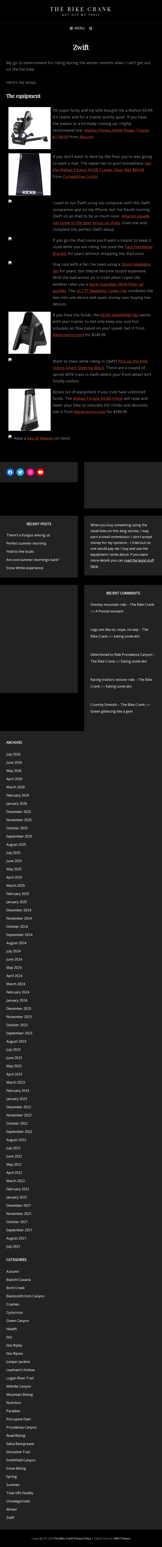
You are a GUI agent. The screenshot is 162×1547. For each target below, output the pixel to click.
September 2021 (19, 1230)
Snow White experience (24, 568)
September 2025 (19, 836)
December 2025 (18, 811)
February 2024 (17, 992)
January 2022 (16, 1197)
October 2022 (17, 1123)
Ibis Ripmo (14, 1353)
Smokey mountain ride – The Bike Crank (122, 604)
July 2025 (13, 852)
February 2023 (17, 1090)
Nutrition (13, 1402)
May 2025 (14, 869)
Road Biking (15, 1435)
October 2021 (17, 1222)
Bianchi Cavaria (18, 1279)
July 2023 (13, 1049)
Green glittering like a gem (111, 711)
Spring (11, 1476)
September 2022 (19, 1131)
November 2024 (19, 918)
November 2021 (19, 1213)
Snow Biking (16, 1468)
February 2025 (17, 893)
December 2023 (18, 1008)
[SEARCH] (91, 28)
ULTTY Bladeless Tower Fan (101, 290)
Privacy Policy (82, 1538)
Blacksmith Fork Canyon (25, 1296)
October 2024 (17, 926)
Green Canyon (17, 1320)
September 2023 (19, 1033)
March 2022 (15, 1180)
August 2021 (16, 1238)
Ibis (9, 1337)
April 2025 (14, 877)
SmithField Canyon (20, 1460)
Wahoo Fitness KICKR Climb (98, 398)
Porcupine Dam (18, 1419)
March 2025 (15, 885)
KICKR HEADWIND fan (119, 314)
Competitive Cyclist (80, 176)
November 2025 (19, 820)
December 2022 (18, 1107)
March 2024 (15, 984)
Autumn (12, 1271)
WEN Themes (122, 1538)
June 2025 (14, 861)
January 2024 (16, 1000)
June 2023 (14, 1057)
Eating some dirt (127, 636)
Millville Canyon (18, 1386)
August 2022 (16, 1139)
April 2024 (14, 975)
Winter (11, 1509)
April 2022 (14, 1172)
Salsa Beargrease (20, 1443)
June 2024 (14, 959)
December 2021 (18, 1205)
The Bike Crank (81, 9)
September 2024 (19, 934)
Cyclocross (14, 1312)
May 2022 (14, 1164)
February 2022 (17, 1189)
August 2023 (16, 1041)
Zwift (10, 1517)
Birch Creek (15, 1288)
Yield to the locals (20, 551)
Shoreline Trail (18, 1452)
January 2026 (16, 803)
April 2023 (14, 1074)
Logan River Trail (20, 1378)
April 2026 (14, 779)
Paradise (13, 1411)
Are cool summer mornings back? (32, 559)
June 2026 (14, 762)
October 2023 (17, 1025)
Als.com (86, 136)
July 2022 (13, 1148)
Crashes (12, 1304)
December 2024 (18, 910)
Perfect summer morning (26, 543)
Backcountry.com (68, 334)
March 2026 (15, 787)
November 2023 (19, 1016)
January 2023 (16, 1098)
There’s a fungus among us (28, 535)
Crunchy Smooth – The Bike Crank (117, 704)
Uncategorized (18, 1501)
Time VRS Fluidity (19, 1493)
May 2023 (14, 1066)
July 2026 (13, 754)
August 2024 (16, 943)
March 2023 (15, 1082)
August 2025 (16, 844)
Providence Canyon (21, 1427)
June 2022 (14, 1156)
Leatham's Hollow (20, 1370)
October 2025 (17, 828)
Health (11, 1329)
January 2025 (16, 902)
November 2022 (19, 1115)
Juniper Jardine (18, 1361)
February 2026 (17, 795)
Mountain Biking (19, 1394)
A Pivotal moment (109, 611)
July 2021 (13, 1246)
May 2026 (14, 770)
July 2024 (13, 951)
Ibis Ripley (14, 1345)
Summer (13, 1484)
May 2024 (14, 967)
